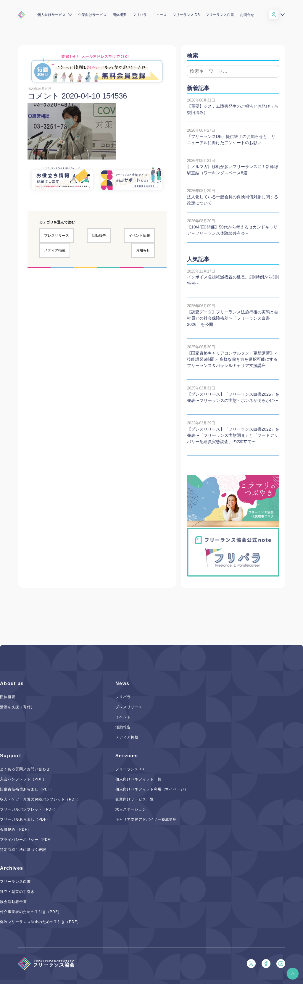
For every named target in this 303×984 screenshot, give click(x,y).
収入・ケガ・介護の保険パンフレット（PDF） (40, 799)
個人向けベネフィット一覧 (138, 779)
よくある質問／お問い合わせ (25, 769)
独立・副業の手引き (17, 892)
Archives (11, 868)
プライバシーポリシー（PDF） (27, 840)
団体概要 (119, 15)
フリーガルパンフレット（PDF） (29, 809)
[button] (293, 974)
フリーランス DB (186, 15)
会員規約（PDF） (15, 829)
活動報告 (99, 235)
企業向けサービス (92, 15)
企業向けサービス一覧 (134, 799)
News (122, 683)
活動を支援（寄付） (17, 707)
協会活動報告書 (13, 902)
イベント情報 (139, 235)
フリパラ (140, 15)
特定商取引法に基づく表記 (23, 850)
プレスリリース (56, 235)
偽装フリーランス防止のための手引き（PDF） (40, 922)
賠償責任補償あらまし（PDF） (27, 789)
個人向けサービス (51, 15)
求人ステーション (130, 809)
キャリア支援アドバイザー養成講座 (146, 819)
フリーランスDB (129, 769)
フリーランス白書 (220, 15)
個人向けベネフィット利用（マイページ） (151, 789)
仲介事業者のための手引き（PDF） (31, 912)
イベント (123, 717)
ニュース (159, 15)
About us (12, 683)
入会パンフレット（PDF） (23, 779)
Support (10, 755)
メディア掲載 (54, 250)
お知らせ (143, 250)
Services (126, 755)
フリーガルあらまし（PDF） (25, 819)
